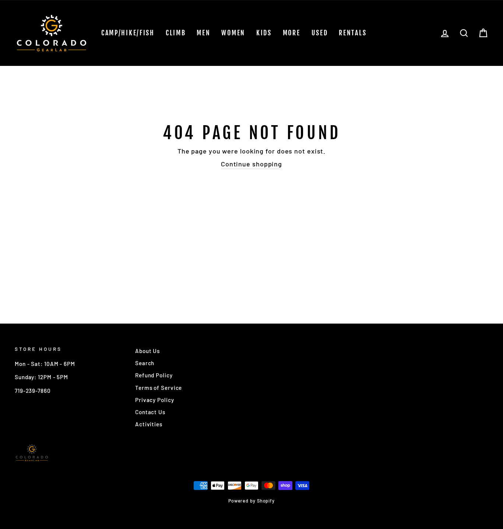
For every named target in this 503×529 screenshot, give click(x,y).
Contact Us (150, 412)
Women (233, 33)
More (291, 33)
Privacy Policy (154, 399)
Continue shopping (251, 164)
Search (144, 363)
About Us (147, 351)
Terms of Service (158, 387)
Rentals (352, 33)
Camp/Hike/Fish (128, 33)
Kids (264, 33)
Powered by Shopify (251, 501)
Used (320, 33)
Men (203, 33)
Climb (176, 33)
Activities (148, 424)
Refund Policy (154, 375)
